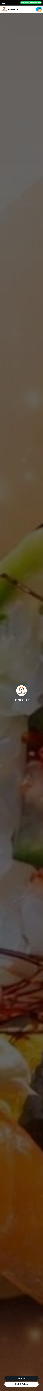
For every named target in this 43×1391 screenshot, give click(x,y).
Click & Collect (21, 1384)
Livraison (21, 1378)
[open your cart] (39, 9)
